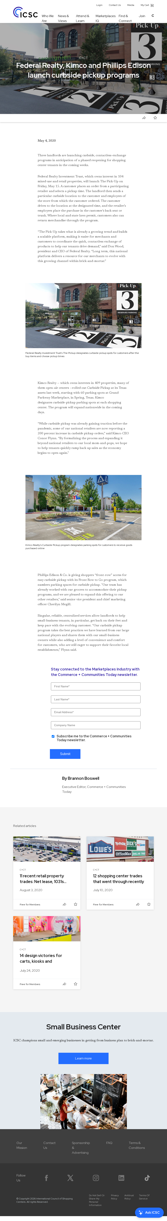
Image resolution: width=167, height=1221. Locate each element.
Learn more (83, 1058)
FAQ (109, 1143)
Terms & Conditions (137, 1145)
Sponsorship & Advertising (81, 1148)
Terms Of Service (144, 1197)
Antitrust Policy (129, 1197)
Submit (65, 754)
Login (99, 5)
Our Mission (21, 1145)
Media (130, 5)
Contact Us (115, 5)
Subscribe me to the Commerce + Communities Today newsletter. (94, 738)
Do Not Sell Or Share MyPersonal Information (96, 1200)
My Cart (145, 5)
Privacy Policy (115, 1197)
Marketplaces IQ (105, 18)
